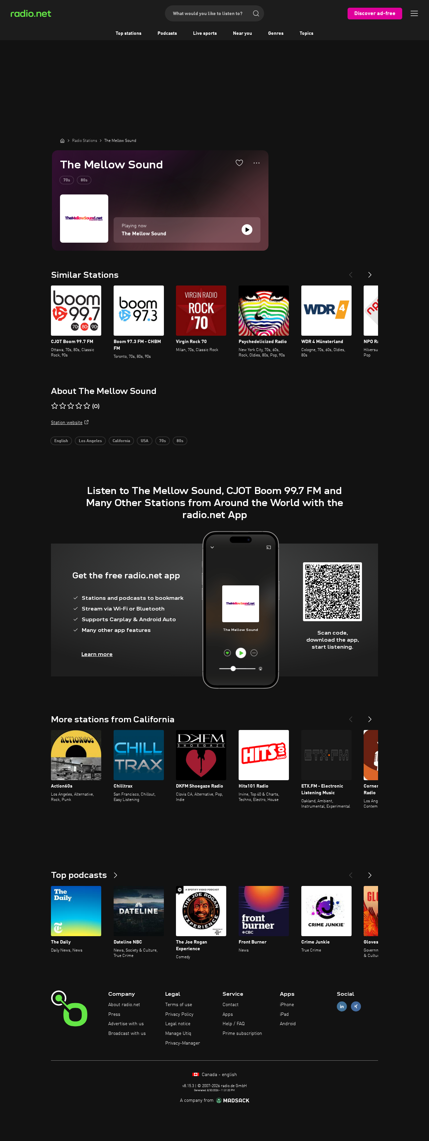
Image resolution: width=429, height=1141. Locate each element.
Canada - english (218, 1074)
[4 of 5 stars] (79, 406)
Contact (231, 1004)
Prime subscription (242, 1033)
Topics (306, 33)
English (61, 441)
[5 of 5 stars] (87, 406)
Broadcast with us (127, 1033)
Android (288, 1024)
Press (114, 1014)
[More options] (256, 163)
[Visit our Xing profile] (356, 1006)
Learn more (97, 654)
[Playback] (247, 229)
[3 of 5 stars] (71, 406)
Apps (228, 1014)
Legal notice (177, 1024)
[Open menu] (414, 13)
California (121, 441)
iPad (284, 1014)
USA (144, 441)
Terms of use (178, 1004)
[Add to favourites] (239, 162)
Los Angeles (90, 441)
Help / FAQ (234, 1024)
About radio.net (124, 1004)
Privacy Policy (179, 1014)
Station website (66, 422)
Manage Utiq (178, 1033)
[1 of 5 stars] (55, 406)
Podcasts (167, 33)
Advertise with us (126, 1024)
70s (66, 180)
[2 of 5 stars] (63, 406)
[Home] (62, 140)
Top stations (128, 33)
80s (84, 180)
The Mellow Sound (144, 234)
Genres (276, 33)
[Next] (370, 272)
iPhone (287, 1004)
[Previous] (351, 272)
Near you (242, 33)
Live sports (205, 33)
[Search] (256, 13)
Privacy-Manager (182, 1043)
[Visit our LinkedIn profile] (342, 1006)
